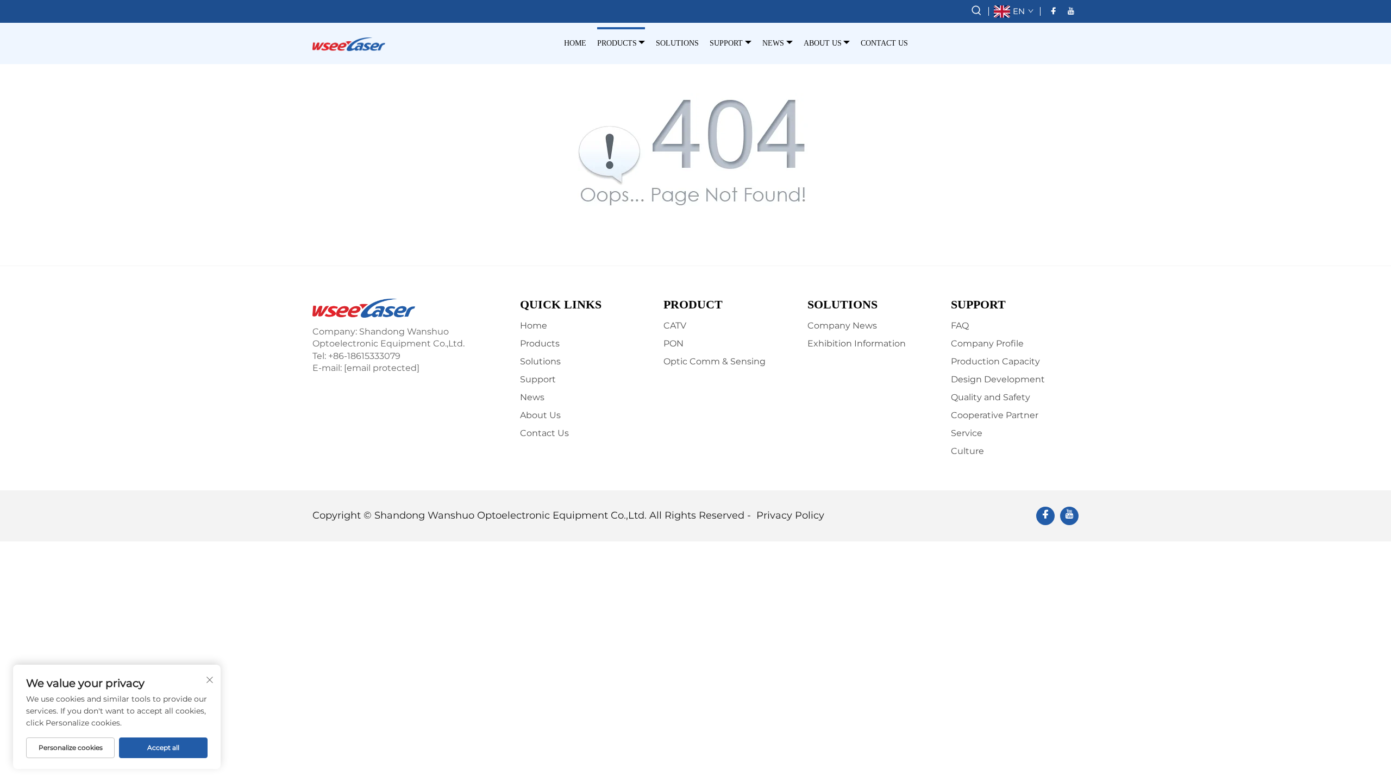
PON (673, 343)
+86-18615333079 (364, 356)
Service (966, 433)
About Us (823, 43)
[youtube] (1071, 11)
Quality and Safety (990, 397)
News (773, 43)
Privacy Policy (790, 515)
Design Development (998, 379)
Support (726, 43)
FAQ (960, 325)
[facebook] (1053, 11)
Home (575, 43)
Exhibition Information (856, 343)
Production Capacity (995, 361)
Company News (842, 325)
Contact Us (884, 43)
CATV (674, 325)
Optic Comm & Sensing (714, 361)
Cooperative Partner (994, 415)
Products (617, 43)
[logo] (348, 43)
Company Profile (987, 343)
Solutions (677, 43)
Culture (967, 451)
